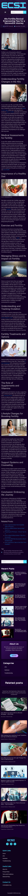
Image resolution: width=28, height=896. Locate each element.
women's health (17, 554)
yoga (18, 238)
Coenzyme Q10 (8, 395)
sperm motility (10, 112)
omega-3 (8, 209)
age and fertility (7, 550)
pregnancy (20, 552)
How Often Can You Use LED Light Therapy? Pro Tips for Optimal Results (20, 596)
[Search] (24, 12)
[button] (5, 12)
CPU (6, 667)
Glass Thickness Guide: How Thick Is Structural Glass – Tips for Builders (20, 619)
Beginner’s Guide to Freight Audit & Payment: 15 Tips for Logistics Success (21, 607)
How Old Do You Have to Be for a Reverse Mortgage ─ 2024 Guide (21, 573)
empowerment (15, 550)
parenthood (15, 552)
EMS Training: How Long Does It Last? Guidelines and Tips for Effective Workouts (20, 585)
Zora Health (6, 169)
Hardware (7, 670)
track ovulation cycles (6, 317)
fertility (10, 552)
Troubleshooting (9, 673)
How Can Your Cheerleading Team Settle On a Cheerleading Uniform (21, 630)
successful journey (8, 554)
